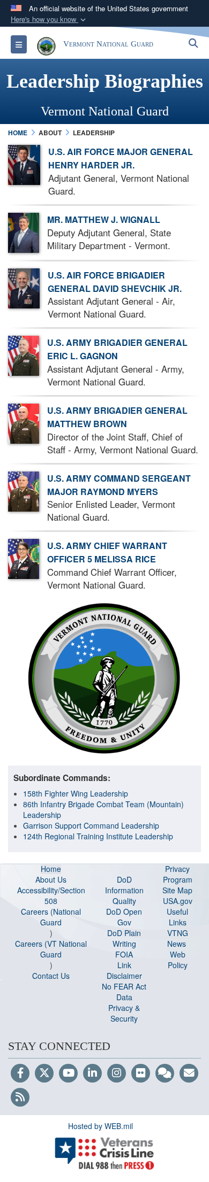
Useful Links (177, 917)
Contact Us (51, 975)
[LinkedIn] (92, 1073)
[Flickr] (140, 1073)
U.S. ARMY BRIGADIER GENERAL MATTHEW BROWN (117, 417)
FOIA (124, 954)
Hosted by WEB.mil (100, 1126)
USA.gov (177, 900)
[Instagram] (116, 1073)
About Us (50, 879)
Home (51, 868)
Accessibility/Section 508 (51, 895)
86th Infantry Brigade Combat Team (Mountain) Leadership (103, 809)
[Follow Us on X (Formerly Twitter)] (44, 1073)
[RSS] (20, 1097)
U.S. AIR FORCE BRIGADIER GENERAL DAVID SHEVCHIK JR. (115, 282)
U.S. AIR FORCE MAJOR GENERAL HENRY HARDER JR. (120, 158)
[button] (49, 19)
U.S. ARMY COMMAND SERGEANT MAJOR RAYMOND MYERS (119, 485)
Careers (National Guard (51, 917)
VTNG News (177, 938)
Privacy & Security (124, 1013)
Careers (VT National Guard (51, 949)
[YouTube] (68, 1073)
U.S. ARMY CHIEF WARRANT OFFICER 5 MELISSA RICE (107, 552)
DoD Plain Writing (124, 938)
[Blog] (164, 1073)
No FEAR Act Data (124, 991)
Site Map (177, 890)
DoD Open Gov (124, 917)
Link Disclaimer (124, 970)
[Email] (189, 1073)
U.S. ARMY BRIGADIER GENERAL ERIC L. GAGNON (117, 349)
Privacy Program (177, 874)
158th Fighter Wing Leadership (75, 793)
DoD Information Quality (124, 890)
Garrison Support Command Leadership (91, 825)
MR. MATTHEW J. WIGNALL (103, 219)
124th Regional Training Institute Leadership (98, 836)
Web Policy (178, 959)
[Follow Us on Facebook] (20, 1073)
